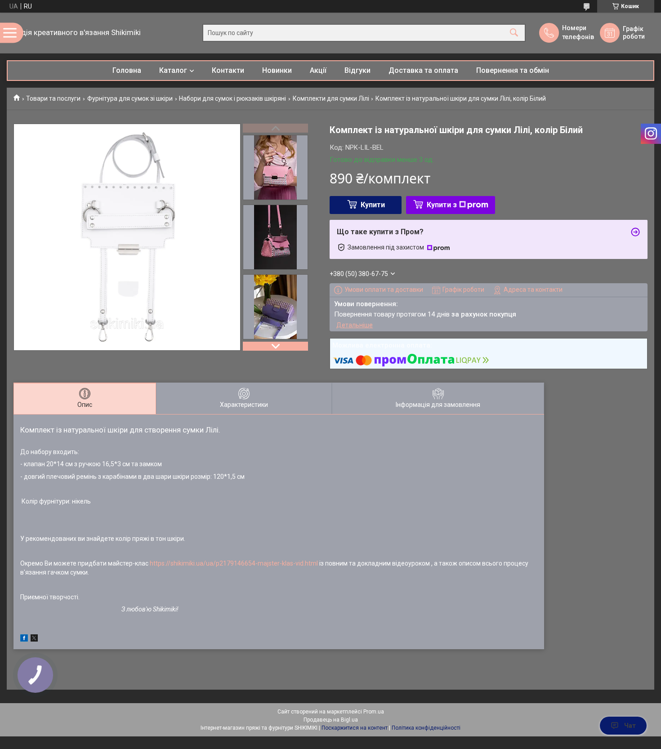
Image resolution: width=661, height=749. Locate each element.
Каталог (173, 70)
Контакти (228, 70)
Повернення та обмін (512, 70)
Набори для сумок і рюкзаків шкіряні (232, 98)
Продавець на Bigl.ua (331, 720)
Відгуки (357, 70)
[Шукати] (514, 33)
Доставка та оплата (423, 70)
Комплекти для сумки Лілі (331, 98)
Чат (630, 725)
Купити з (442, 205)
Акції (318, 70)
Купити (373, 205)
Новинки (277, 70)
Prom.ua (373, 712)
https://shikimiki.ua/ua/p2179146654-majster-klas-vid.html (234, 563)
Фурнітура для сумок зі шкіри (130, 98)
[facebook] (24, 639)
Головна (126, 70)
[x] (34, 639)
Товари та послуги (53, 98)
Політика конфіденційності (426, 728)
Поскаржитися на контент (355, 728)
